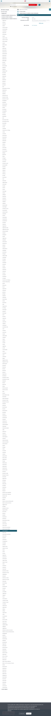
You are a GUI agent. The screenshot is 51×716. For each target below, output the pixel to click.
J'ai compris (29, 713)
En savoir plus (22, 713)
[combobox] (33, 5)
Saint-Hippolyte (34, 25)
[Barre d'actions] (50, 9)
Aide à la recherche (14, 6)
